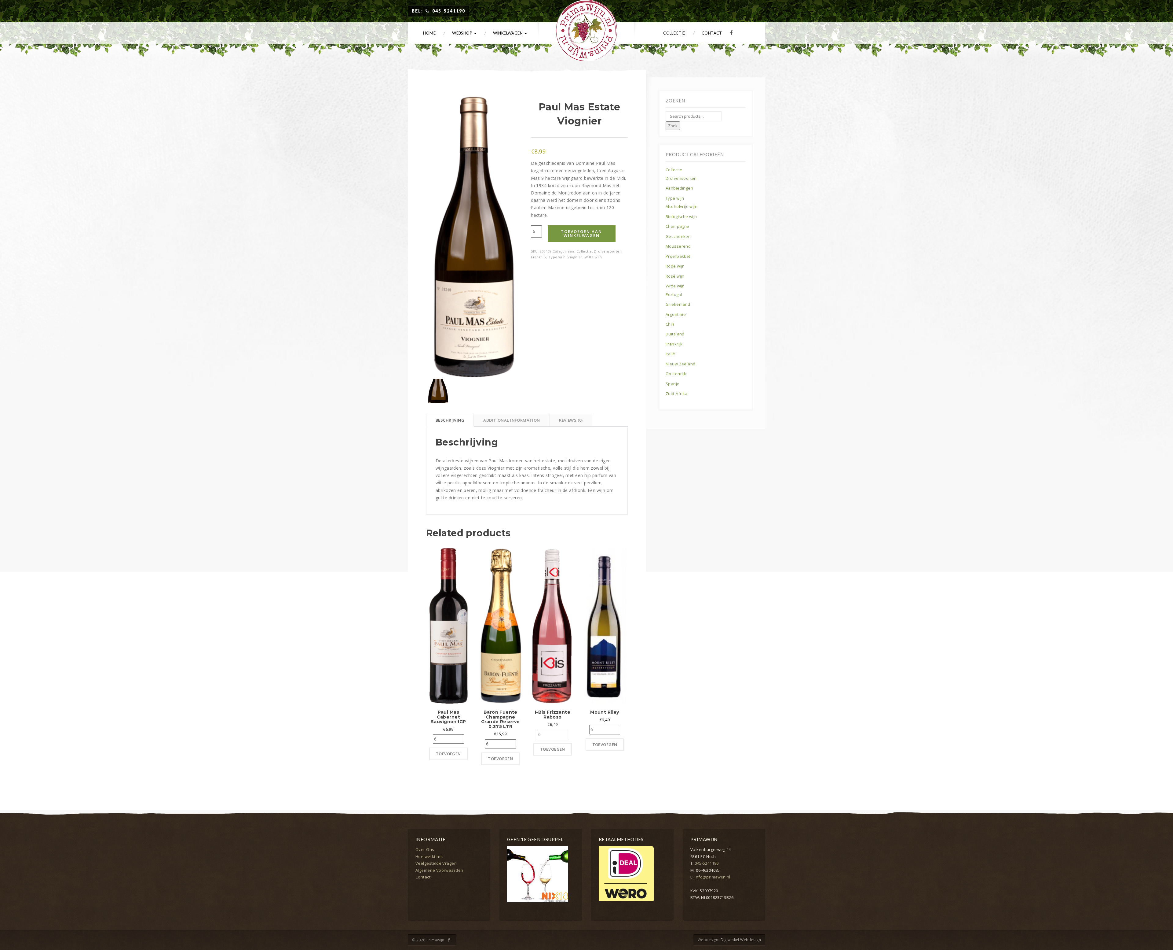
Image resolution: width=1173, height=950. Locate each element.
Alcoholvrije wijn (681, 206)
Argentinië (676, 314)
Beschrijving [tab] (450, 420)
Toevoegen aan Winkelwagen (581, 233)
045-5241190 (707, 863)
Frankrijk (538, 257)
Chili (670, 324)
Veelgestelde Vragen (436, 863)
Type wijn (557, 257)
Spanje (673, 383)
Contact (712, 33)
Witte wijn (593, 257)
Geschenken (678, 236)
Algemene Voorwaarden (439, 870)
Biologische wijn (681, 216)
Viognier (575, 257)
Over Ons (424, 849)
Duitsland (675, 334)
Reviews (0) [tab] (571, 420)
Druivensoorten (608, 251)
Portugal (674, 294)
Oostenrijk (676, 373)
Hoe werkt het (429, 856)
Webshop (462, 33)
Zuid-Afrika (677, 393)
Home (429, 33)
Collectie (674, 33)
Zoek (673, 125)
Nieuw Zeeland (680, 364)
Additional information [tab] (511, 420)
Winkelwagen (508, 33)
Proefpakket (678, 256)
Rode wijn (675, 266)
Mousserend (678, 246)
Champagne (677, 226)
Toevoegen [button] (448, 753)
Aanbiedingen (679, 188)
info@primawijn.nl (712, 877)
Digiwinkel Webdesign (741, 939)
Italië (670, 354)
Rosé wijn (675, 276)
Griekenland (678, 304)
